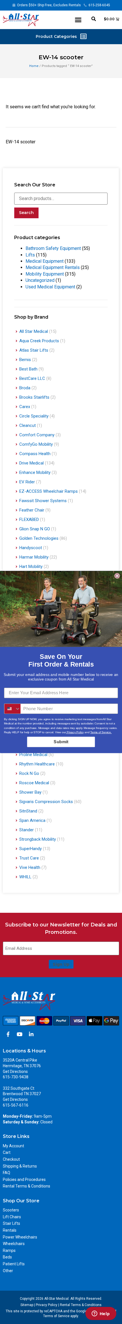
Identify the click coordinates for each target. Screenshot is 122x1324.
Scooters (11, 1210)
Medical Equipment (45, 261)
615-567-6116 (15, 1105)
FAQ (6, 1172)
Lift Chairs (12, 1217)
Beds (7, 1257)
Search (26, 212)
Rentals (9, 1230)
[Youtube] (19, 1034)
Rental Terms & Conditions (26, 1186)
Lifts (30, 255)
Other (8, 1270)
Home (34, 66)
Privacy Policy (46, 1305)
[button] (78, 20)
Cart (6, 1152)
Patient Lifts (14, 1264)
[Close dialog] (117, 576)
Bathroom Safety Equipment (53, 248)
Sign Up (61, 964)
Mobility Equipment (45, 274)
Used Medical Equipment (50, 287)
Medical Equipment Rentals (53, 267)
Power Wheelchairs (20, 1237)
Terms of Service (56, 1316)
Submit (61, 742)
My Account (13, 1146)
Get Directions (15, 1071)
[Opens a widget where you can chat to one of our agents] (100, 1314)
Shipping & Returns (20, 1166)
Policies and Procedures (24, 1179)
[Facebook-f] (8, 1034)
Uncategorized (40, 280)
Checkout (11, 1159)
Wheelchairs (14, 1243)
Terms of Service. (101, 732)
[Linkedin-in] (31, 1034)
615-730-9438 (15, 1077)
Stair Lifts (11, 1223)
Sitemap (26, 1305)
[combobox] (12, 709)
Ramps (9, 1250)
